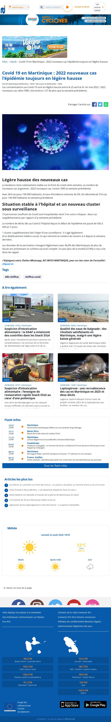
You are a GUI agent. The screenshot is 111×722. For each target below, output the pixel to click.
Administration (65, 626)
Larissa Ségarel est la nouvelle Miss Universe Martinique (51, 439)
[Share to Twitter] (100, 104)
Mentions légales (93, 621)
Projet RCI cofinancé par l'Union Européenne (24, 707)
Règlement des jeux (82, 626)
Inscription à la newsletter (28, 612)
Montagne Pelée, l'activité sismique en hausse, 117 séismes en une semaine (59, 453)
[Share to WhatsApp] (106, 104)
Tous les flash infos (55, 465)
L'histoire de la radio (67, 612)
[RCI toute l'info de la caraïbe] (3, 10)
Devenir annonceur (86, 617)
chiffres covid (32, 276)
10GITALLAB (69, 719)
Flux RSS (6, 621)
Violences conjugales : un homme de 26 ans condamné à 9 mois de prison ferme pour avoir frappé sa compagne (66, 446)
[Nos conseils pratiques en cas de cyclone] (95, 21)
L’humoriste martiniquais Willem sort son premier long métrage (54, 427)
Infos (4, 612)
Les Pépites (38, 617)
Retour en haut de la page (19, 588)
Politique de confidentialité (71, 621)
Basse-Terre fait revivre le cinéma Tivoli (43, 433)
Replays (11, 612)
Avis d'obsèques (10, 617)
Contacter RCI (84, 612)
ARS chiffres (12, 276)
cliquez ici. (8, 264)
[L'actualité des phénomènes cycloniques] (94, 18)
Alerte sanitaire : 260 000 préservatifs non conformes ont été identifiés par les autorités (64, 460)
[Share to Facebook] (94, 104)
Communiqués (26, 617)
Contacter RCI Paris (67, 617)
